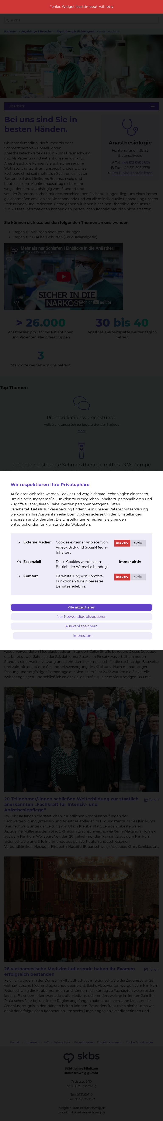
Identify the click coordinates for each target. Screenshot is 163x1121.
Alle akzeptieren (81, 607)
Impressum (83, 635)
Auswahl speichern (81, 626)
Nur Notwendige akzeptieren (82, 617)
